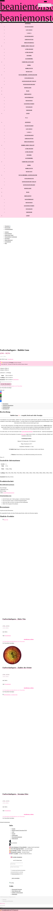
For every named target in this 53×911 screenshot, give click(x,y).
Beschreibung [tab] (5, 403)
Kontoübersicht (29, 97)
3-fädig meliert (29, 49)
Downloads (27, 87)
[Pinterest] (26, 393)
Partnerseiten (14, 894)
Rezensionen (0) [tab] (6, 408)
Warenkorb (29, 110)
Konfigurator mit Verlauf (29, 81)
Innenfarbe (2, 379)
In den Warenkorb (5, 384)
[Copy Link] (26, 399)
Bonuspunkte (29, 100)
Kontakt (13, 828)
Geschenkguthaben (29, 103)
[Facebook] (26, 392)
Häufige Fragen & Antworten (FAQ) (19, 830)
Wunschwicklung (29, 78)
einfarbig (29, 55)
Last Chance (29, 29)
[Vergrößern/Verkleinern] (0, 905)
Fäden (2, 375)
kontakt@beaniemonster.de (8, 492)
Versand (13, 833)
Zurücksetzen (16, 379)
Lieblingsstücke (29, 39)
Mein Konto (27, 94)
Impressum (4, 899)
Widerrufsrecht (15, 838)
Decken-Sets (29, 71)
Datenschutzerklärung (16, 873)
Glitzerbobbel (29, 58)
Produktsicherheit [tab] (6, 407)
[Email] (26, 398)
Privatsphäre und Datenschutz (8, 901)
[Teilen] (26, 401)
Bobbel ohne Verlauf (27, 45)
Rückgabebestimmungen (17, 837)
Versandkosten (10, 359)
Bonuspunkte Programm (17, 889)
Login (28, 113)
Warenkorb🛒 (8, 226)
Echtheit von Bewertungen (17, 892)
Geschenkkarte (8, 241)
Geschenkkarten (29, 36)
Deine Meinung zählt (16, 891)
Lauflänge (2, 377)
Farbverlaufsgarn (28, 62)
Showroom (23, 434)
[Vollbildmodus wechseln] (1, 905)
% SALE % (29, 33)
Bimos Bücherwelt (29, 42)
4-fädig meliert (29, 52)
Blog (27, 90)
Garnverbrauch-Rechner (27, 431)
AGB (13, 832)
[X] (26, 396)
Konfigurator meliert (29, 84)
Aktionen (28, 23)
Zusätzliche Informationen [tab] (8, 405)
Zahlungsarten (15, 835)
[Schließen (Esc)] (4, 905)
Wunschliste (29, 107)
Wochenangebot (29, 26)
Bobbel (29, 65)
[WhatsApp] (26, 395)
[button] (11, 386)
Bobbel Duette (29, 68)
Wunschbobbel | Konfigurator (28, 74)
